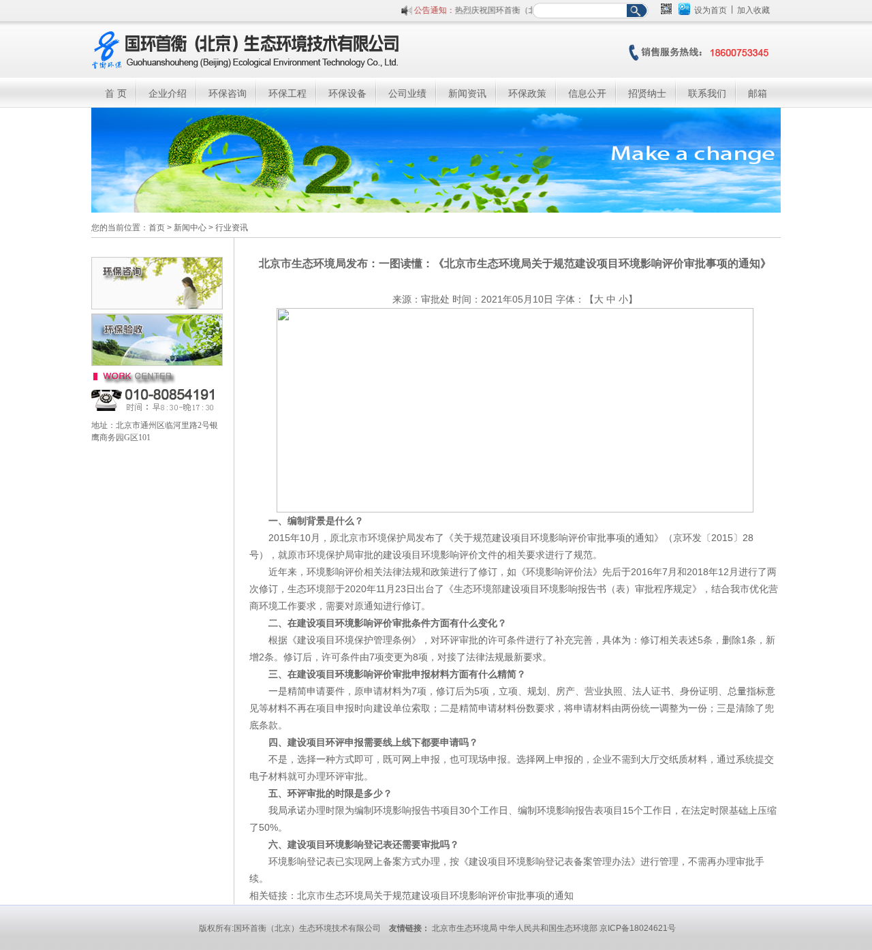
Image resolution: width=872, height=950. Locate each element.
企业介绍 (168, 93)
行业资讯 (231, 227)
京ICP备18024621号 (638, 928)
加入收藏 (753, 10)
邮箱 (757, 93)
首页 (157, 227)
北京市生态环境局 (464, 928)
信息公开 (587, 93)
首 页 (116, 93)
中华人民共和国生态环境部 (548, 928)
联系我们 (707, 93)
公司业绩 (407, 93)
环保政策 (527, 93)
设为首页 (710, 10)
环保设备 (347, 93)
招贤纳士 (647, 93)
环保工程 (287, 93)
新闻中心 (190, 227)
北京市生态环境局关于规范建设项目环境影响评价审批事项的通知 (435, 895)
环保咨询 (227, 93)
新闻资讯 (467, 93)
